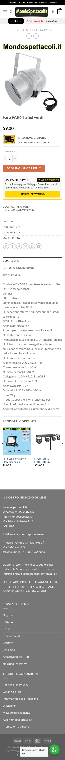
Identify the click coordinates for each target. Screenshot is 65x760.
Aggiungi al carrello (23, 168)
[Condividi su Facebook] (13, 246)
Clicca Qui (51, 20)
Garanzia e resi (12, 691)
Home (16, 29)
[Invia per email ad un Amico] (26, 246)
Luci (26, 29)
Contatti (8, 642)
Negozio (8, 615)
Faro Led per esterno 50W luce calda (14, 460)
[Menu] (5, 11)
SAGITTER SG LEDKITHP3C (42, 460)
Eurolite (16, 238)
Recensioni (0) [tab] (12, 275)
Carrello (8, 621)
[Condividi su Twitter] (19, 246)
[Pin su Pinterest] (32, 246)
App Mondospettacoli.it (17, 719)
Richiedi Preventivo (33, 194)
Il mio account (11, 636)
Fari (34, 29)
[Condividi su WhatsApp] (6, 246)
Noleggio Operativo (15, 663)
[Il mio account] (53, 12)
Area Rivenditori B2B (16, 656)
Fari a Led (46, 29)
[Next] (62, 451)
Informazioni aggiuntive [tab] (19, 268)
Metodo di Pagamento (17, 712)
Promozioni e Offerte (16, 726)
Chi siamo (9, 649)
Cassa (6, 629)
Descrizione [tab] (11, 260)
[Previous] (2, 451)
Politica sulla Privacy (15, 684)
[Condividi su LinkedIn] (39, 246)
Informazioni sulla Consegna (20, 698)
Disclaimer (9, 705)
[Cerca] (11, 11)
